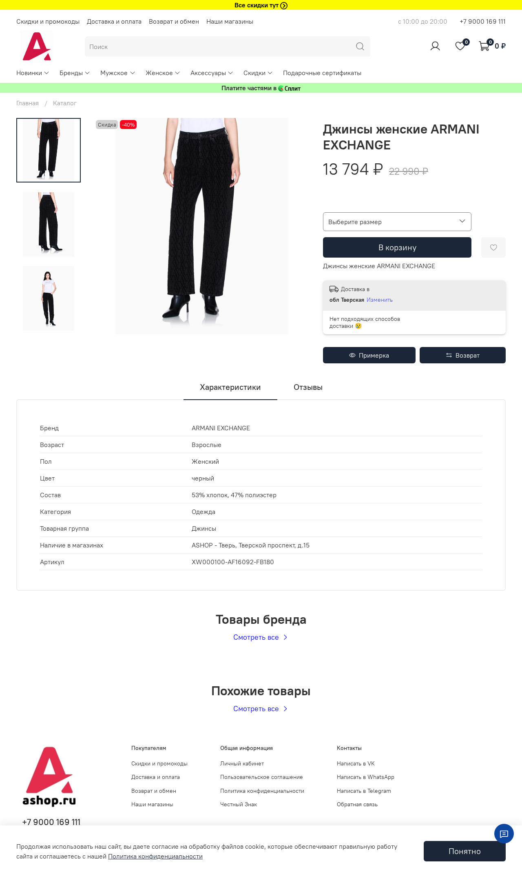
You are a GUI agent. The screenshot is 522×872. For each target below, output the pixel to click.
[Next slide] (293, 226)
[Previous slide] (110, 226)
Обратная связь (357, 804)
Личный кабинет (242, 763)
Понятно (465, 851)
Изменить (380, 299)
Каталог (65, 103)
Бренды (71, 73)
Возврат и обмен (174, 21)
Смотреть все (257, 637)
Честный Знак (238, 804)
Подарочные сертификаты (322, 73)
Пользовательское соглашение (261, 777)
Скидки (254, 73)
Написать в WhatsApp (365, 777)
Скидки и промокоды (48, 21)
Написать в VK (356, 763)
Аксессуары (208, 73)
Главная (27, 103)
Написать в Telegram (364, 790)
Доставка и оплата (114, 21)
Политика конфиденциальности (262, 790)
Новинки (29, 73)
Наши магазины (229, 21)
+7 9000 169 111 (483, 21)
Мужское (114, 73)
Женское (159, 73)
